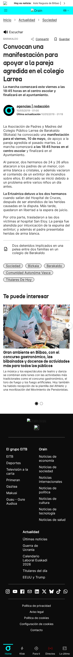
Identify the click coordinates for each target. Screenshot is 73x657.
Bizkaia (33, 266)
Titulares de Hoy (19, 280)
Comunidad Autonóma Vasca (28, 273)
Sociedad (13, 266)
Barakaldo (54, 266)
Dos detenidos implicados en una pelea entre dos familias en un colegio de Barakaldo (37, 249)
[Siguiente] (64, 3)
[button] (68, 325)
